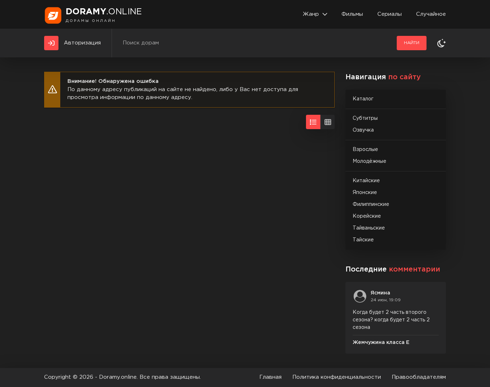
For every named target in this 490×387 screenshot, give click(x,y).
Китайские (366, 181)
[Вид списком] (313, 122)
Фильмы (352, 14)
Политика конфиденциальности (336, 377)
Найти (411, 43)
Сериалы (389, 14)
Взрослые (365, 149)
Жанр (311, 14)
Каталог (363, 99)
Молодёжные (369, 161)
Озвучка (363, 130)
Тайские (363, 240)
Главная (270, 377)
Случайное (431, 14)
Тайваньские (369, 228)
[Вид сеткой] (327, 122)
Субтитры (365, 118)
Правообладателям (419, 377)
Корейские (367, 216)
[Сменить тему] (441, 43)
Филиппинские (371, 204)
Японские (365, 192)
